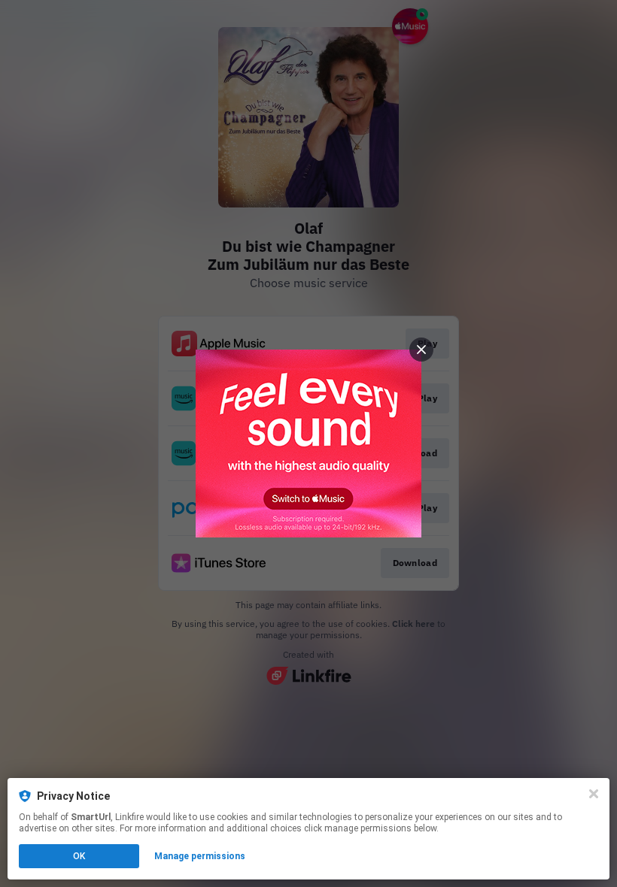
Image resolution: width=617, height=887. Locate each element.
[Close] (594, 794)
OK (79, 856)
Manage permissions (199, 856)
